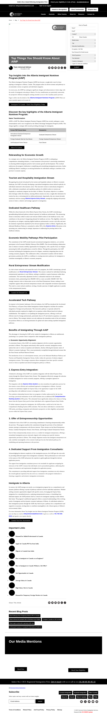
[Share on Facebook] (49, 68)
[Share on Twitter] (52, 68)
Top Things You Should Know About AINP (30, 20)
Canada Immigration (66, 692)
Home (10, 20)
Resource (81, 14)
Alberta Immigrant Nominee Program (42, 98)
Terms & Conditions (15, 709)
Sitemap (59, 709)
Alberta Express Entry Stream (35, 198)
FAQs (95, 697)
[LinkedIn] (96, 701)
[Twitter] (89, 701)
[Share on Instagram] (62, 68)
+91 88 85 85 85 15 (82, 2)
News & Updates (82, 697)
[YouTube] (93, 701)
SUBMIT (76, 67)
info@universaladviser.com (24, 6)
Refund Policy (27, 709)
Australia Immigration (80, 692)
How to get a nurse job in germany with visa (22, 623)
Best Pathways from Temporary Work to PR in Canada (25, 615)
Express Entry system (30, 384)
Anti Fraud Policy (39, 709)
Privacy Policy (50, 709)
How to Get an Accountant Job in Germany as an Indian (25, 619)
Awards (72, 697)
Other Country (62, 14)
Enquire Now (92, 9)
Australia (51, 14)
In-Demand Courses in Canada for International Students (25, 627)
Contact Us (90, 14)
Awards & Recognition (59, 9)
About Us (73, 14)
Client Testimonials (77, 9)
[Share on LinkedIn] (55, 68)
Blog (16, 20)
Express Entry (51, 226)
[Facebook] (81, 701)
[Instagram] (85, 701)
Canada (43, 14)
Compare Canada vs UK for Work (52, 619)
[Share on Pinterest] (58, 68)
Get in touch (56, 682)
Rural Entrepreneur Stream (29, 272)
